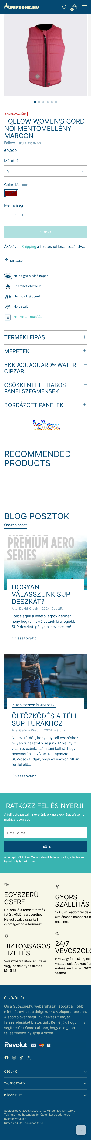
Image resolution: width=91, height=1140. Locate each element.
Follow (9, 143)
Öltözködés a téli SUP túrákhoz (44, 719)
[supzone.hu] (21, 7)
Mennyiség (13, 205)
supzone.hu (37, 1110)
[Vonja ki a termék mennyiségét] (8, 215)
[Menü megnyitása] (84, 7)
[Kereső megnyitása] (64, 7)
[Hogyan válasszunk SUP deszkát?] (45, 562)
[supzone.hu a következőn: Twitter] (29, 1058)
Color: (16, 184)
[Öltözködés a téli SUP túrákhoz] (45, 681)
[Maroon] (11, 193)
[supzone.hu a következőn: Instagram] (14, 1058)
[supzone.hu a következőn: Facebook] (7, 1058)
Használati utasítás (28, 317)
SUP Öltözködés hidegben (34, 705)
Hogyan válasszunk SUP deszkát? (41, 594)
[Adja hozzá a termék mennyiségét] (22, 215)
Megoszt (17, 260)
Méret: (11, 160)
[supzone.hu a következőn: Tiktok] (22, 1058)
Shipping (28, 246)
